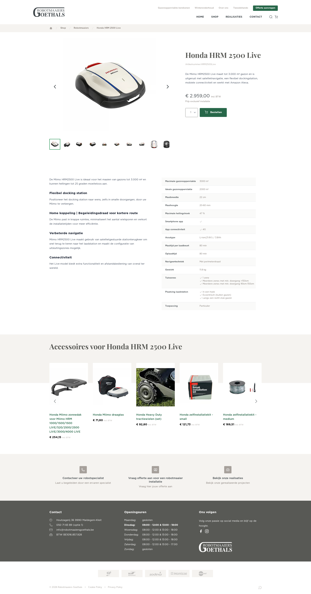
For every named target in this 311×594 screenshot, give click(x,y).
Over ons (223, 8)
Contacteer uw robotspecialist (83, 478)
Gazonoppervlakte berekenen (174, 8)
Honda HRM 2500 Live (109, 28)
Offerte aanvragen (265, 8)
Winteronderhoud (204, 8)
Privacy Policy (115, 587)
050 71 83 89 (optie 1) (69, 525)
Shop (214, 17)
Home (200, 17)
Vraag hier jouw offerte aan (155, 486)
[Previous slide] (55, 401)
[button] (54, 144)
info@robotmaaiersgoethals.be (75, 530)
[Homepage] (50, 28)
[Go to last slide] (55, 87)
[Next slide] (168, 87)
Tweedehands (240, 8)
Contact (256, 17)
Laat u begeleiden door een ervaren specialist (83, 483)
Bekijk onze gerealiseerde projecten (228, 483)
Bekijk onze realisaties (228, 478)
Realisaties (234, 17)
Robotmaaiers (81, 28)
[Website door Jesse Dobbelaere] (260, 587)
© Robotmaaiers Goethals (65, 587)
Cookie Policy (95, 587)
